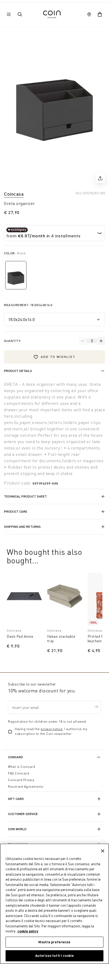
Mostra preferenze (54, 942)
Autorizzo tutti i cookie (54, 955)
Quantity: (12, 341)
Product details (18, 371)
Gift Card (16, 799)
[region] (54, 903)
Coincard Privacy (21, 780)
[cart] (100, 14)
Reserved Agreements (26, 787)
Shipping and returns (22, 527)
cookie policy (27, 931)
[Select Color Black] (16, 275)
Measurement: (28, 305)
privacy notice (51, 729)
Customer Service (23, 814)
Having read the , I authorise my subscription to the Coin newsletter (51, 731)
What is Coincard (21, 767)
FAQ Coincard (18, 773)
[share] (100, 178)
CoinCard (15, 757)
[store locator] (89, 14)
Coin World (17, 829)
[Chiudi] (102, 851)
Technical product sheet (25, 496)
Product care (15, 511)
